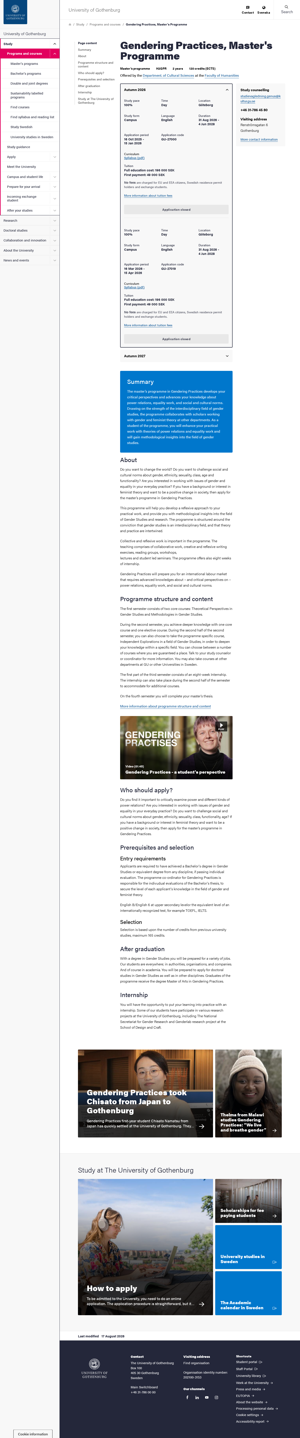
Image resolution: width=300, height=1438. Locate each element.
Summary (84, 49)
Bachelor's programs (26, 73)
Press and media (249, 1389)
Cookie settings (248, 1414)
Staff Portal (247, 1368)
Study (8, 43)
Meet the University (21, 166)
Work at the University (252, 1382)
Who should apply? (91, 73)
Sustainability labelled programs (27, 95)
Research (10, 220)
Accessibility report (250, 1421)
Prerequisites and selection (96, 79)
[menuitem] (248, 10)
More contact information (259, 139)
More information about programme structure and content (165, 706)
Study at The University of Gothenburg (96, 100)
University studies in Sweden (32, 136)
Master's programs (24, 63)
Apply (11, 156)
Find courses (20, 107)
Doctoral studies (15, 230)
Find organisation (196, 1362)
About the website (250, 1402)
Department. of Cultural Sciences (168, 75)
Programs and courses (24, 53)
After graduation (89, 85)
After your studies (20, 210)
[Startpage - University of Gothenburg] (30, 14)
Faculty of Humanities (222, 75)
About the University (19, 250)
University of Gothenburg (25, 33)
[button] (287, 9)
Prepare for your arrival (23, 186)
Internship (85, 92)
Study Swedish (22, 126)
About (82, 56)
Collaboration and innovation (25, 240)
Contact (248, 12)
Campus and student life (25, 176)
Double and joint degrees (29, 83)
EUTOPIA (243, 1395)
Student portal (249, 1361)
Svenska (263, 12)
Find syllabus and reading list (32, 116)
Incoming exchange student (21, 198)
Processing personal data (255, 1408)
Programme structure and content (95, 64)
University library (251, 1375)
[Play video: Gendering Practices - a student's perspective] (176, 747)
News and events (16, 260)
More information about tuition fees (148, 195)
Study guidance (18, 146)
